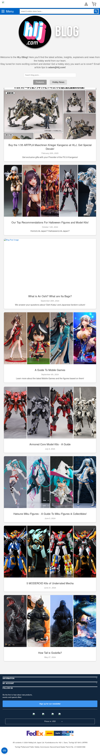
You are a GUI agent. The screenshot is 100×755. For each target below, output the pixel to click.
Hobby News (58, 82)
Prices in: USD (50, 721)
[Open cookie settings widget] (4, 750)
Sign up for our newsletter (50, 703)
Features (40, 82)
